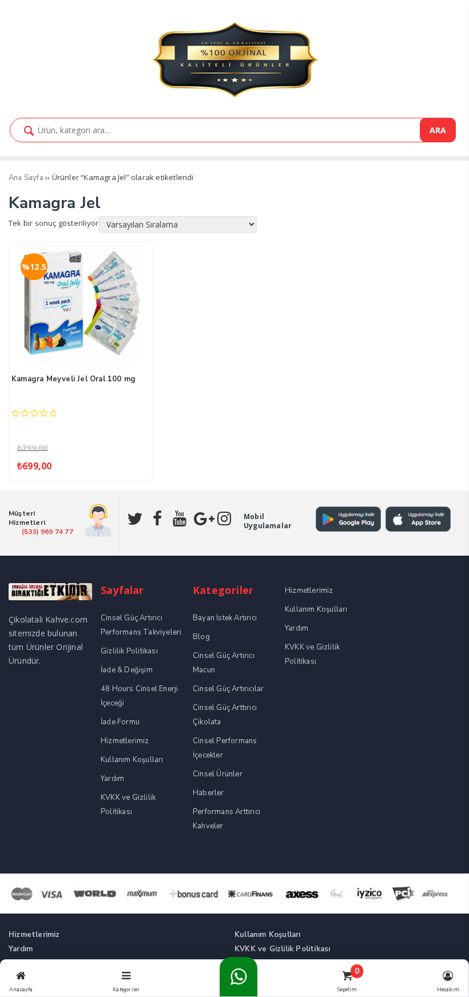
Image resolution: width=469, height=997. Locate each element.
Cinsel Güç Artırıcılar (228, 689)
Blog (201, 637)
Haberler (208, 793)
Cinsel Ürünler (218, 774)
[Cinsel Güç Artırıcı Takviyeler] (234, 96)
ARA (438, 130)
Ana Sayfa (26, 178)
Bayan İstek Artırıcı (225, 618)
